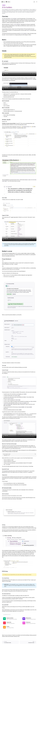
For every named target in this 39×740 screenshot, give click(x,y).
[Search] (34, 2)
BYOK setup (30, 497)
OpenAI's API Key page (6, 581)
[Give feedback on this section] (12, 16)
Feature (4, 5)
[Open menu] (37, 2)
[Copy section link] (11, 16)
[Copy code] (35, 454)
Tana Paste (31, 466)
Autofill (21, 550)
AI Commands (22, 489)
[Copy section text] (9, 16)
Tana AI (12, 24)
